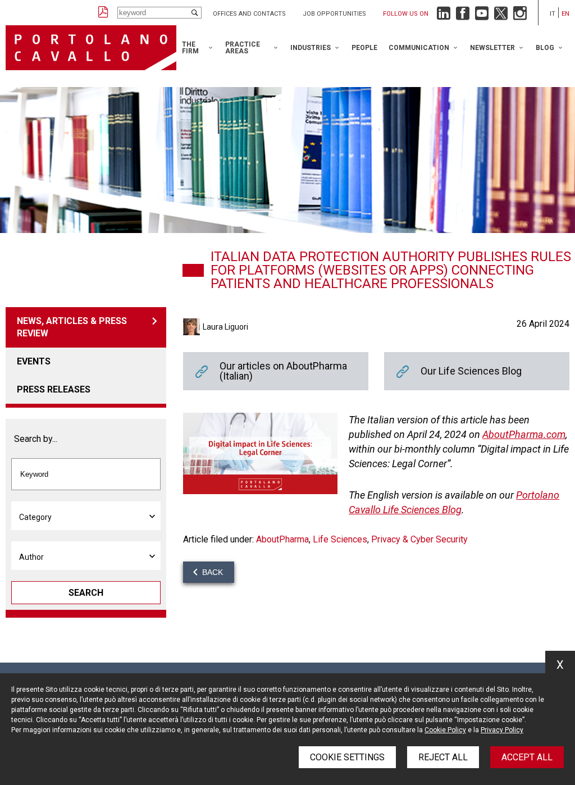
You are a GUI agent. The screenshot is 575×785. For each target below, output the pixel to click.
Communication (419, 48)
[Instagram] (520, 16)
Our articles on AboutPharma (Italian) (276, 371)
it (552, 13)
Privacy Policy (502, 730)
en (565, 13)
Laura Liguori (225, 327)
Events (34, 361)
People (364, 48)
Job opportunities (334, 13)
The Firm (190, 47)
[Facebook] (462, 16)
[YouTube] (482, 16)
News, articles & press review (72, 327)
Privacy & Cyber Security (419, 539)
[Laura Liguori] (193, 326)
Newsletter (492, 48)
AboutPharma (282, 539)
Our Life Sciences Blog (477, 371)
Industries (310, 48)
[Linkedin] (443, 16)
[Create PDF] (103, 12)
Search (86, 592)
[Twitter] (501, 16)
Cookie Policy (445, 730)
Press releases (53, 389)
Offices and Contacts (249, 13)
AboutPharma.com (523, 434)
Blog (545, 48)
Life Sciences (340, 539)
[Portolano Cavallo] (91, 47)
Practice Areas (242, 47)
